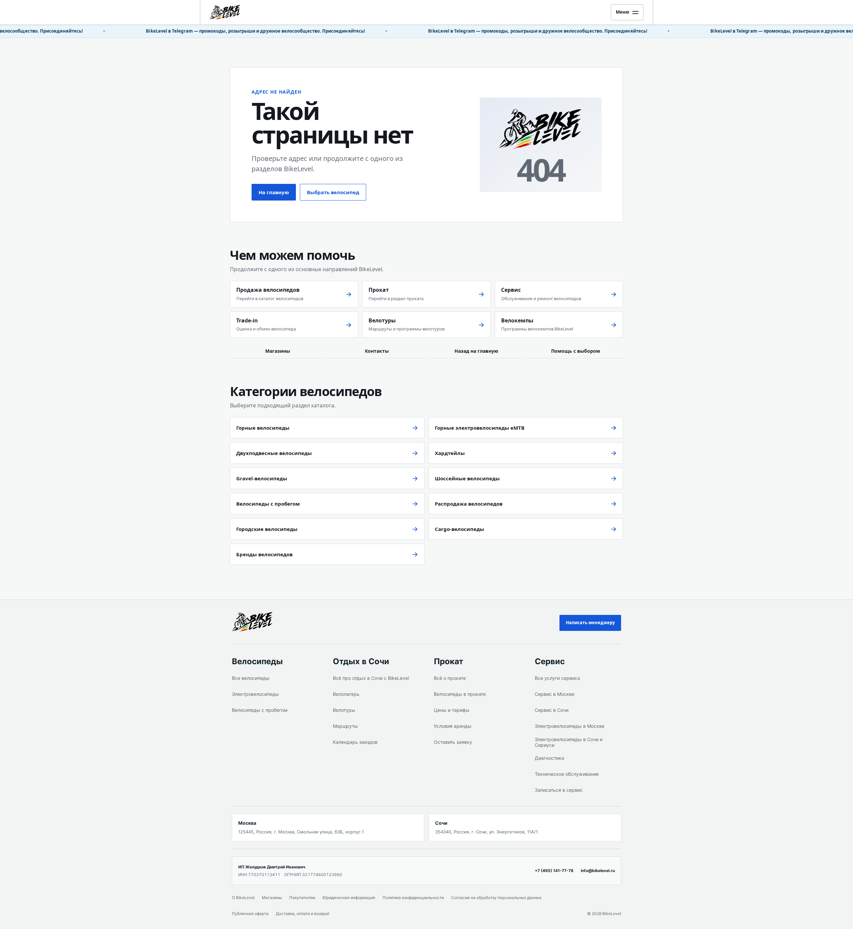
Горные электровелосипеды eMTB (479, 427)
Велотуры (344, 710)
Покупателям (302, 897)
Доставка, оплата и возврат (303, 913)
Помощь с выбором (575, 351)
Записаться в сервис (559, 790)
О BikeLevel (243, 897)
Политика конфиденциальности (413, 897)
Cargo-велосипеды (459, 529)
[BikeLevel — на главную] (238, 12)
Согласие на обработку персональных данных (496, 897)
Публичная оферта (250, 913)
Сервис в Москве (554, 694)
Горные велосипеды (263, 427)
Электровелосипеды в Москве (569, 726)
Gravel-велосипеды (261, 478)
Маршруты (345, 726)
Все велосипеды (251, 678)
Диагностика (549, 758)
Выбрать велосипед (333, 192)
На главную (274, 192)
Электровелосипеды (255, 694)
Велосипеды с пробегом (268, 503)
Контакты (377, 351)
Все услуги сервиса (557, 678)
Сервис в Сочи (551, 710)
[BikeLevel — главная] (264, 622)
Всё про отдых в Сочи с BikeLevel (371, 678)
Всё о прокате (450, 678)
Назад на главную (476, 351)
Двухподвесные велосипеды (274, 453)
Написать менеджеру (590, 623)
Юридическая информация (349, 897)
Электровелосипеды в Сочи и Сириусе (568, 742)
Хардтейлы (450, 453)
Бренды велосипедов (264, 554)
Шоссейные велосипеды (467, 478)
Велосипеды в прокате (460, 694)
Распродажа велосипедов (468, 503)
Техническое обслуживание (567, 774)
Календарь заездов (355, 742)
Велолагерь (346, 694)
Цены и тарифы (451, 710)
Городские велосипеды (267, 529)
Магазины (277, 351)
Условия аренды (452, 726)
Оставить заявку (453, 742)
